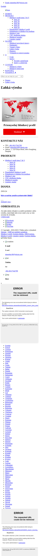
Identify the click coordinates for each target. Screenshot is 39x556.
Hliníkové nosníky (16, 37)
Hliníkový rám (15, 33)
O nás (12, 57)
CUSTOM (9, 65)
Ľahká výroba (14, 49)
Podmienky (13, 45)
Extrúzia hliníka (18, 234)
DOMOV (8, 14)
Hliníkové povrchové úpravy (19, 43)
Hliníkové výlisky (16, 67)
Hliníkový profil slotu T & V (19, 18)
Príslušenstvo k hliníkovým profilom (22, 31)
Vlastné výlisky (15, 47)
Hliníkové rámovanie (17, 69)
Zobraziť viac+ (6, 202)
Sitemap (3, 232)
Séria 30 (17, 22)
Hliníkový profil (6, 234)
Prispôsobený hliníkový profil (20, 29)
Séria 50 (17, 27)
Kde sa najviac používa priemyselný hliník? (17, 195)
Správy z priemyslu (20, 63)
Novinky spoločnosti (21, 61)
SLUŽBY (8, 41)
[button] (19, 132)
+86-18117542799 (15, 145)
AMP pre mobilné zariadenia (17, 232)
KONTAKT (9, 70)
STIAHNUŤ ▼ (10, 72)
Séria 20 (17, 20)
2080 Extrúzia (29, 234)
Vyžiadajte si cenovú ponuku (19, 53)
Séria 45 (17, 25)
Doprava (12, 51)
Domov (7, 80)
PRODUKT (9, 16)
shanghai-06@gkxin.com (19, 147)
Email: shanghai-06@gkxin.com (16, 3)
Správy (12, 59)
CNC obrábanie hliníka (17, 35)
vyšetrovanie (5, 217)
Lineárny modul (15, 39)
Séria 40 (17, 23)
